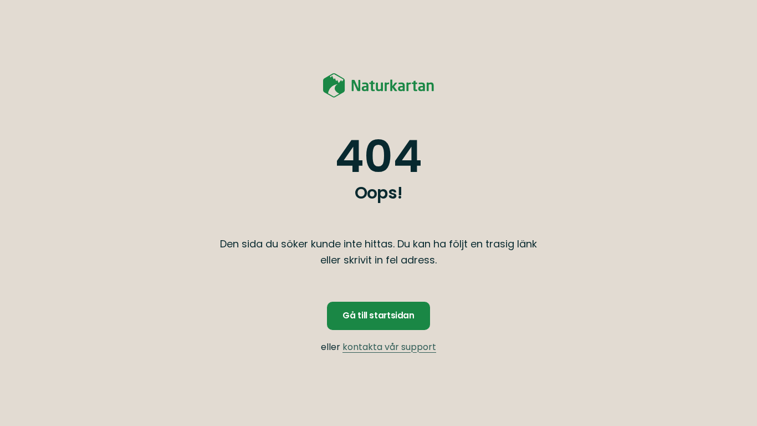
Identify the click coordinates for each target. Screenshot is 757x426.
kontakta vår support (389, 347)
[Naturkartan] (378, 85)
